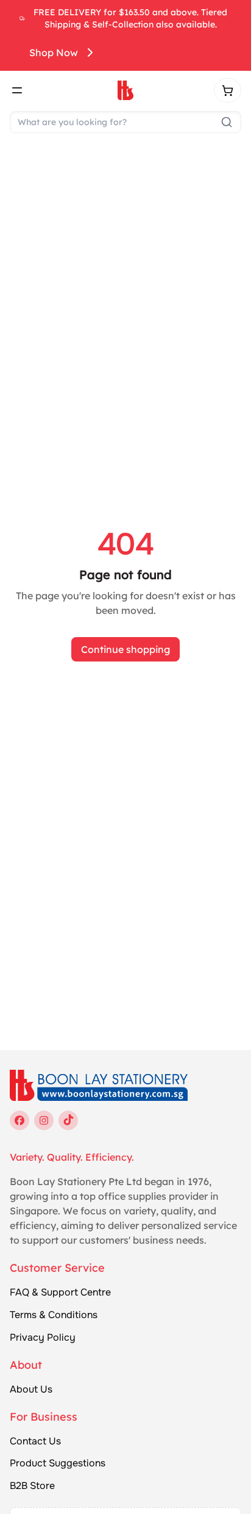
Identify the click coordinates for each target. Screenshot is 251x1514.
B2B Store (32, 1486)
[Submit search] (226, 122)
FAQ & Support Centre (60, 1292)
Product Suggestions (57, 1463)
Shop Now (53, 52)
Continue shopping (125, 649)
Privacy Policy (43, 1338)
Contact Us (35, 1441)
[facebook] (19, 1120)
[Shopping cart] (227, 90)
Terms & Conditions (53, 1315)
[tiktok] (68, 1120)
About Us (31, 1389)
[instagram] (44, 1120)
